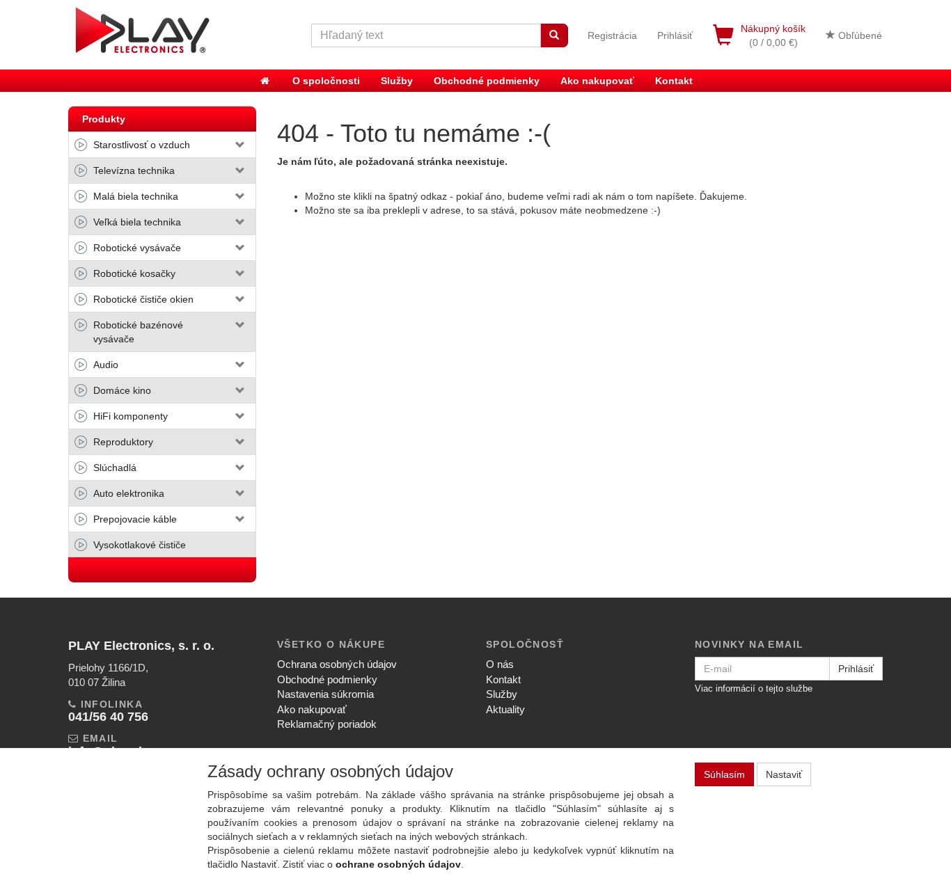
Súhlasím (724, 774)
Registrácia (612, 35)
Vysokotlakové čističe (139, 544)
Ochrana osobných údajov (337, 664)
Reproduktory (123, 441)
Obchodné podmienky (487, 80)
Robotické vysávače (137, 247)
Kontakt (674, 80)
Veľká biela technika (137, 222)
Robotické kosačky (134, 273)
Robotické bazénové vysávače (138, 331)
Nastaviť (784, 774)
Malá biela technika (135, 196)
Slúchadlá (114, 467)
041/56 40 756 (108, 717)
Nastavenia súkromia (325, 694)
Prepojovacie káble (135, 519)
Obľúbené (858, 35)
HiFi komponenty (130, 416)
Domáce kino (122, 390)
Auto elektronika (128, 493)
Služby (397, 80)
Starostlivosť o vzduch (141, 144)
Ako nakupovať (597, 80)
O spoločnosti (326, 80)
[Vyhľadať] (554, 35)
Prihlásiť (675, 35)
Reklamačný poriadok (327, 724)
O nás (500, 664)
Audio (105, 364)
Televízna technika (134, 170)
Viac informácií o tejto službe (753, 688)
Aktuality (505, 709)
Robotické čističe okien (143, 299)
